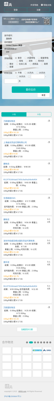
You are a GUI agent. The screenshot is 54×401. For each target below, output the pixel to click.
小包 (14, 114)
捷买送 (6, 262)
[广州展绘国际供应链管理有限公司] (47, 365)
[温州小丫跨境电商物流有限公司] (6, 373)
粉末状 (41, 61)
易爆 (11, 67)
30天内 (22, 76)
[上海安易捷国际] (27, 358)
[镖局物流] (8, 4)
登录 (16, 10)
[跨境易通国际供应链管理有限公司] (37, 365)
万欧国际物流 (9, 121)
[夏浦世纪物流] (47, 358)
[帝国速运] (47, 350)
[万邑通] (27, 373)
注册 (38, 10)
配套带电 (44, 58)
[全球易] (37, 358)
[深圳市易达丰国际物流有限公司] (6, 358)
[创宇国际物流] (16, 373)
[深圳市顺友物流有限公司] (37, 373)
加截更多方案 (27, 329)
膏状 (11, 64)
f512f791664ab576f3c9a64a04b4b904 (20, 179)
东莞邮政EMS (9, 198)
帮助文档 (47, 5)
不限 (19, 73)
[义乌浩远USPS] (16, 365)
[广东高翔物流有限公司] (16, 358)
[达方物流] (27, 350)
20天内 (41, 73)
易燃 (45, 64)
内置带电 (31, 58)
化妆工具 (22, 64)
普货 (19, 58)
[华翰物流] (47, 373)
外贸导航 (34, 5)
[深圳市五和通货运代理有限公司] (6, 350)
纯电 (21, 61)
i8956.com (22, 391)
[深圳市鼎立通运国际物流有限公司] (27, 365)
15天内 (30, 73)
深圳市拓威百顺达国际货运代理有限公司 (20, 241)
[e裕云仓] (37, 350)
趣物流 (6, 164)
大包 (39, 114)
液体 (30, 61)
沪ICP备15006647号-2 (12, 396)
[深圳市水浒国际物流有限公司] (16, 350)
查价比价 (31, 89)
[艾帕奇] (6, 365)
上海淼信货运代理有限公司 (15, 142)
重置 (43, 95)
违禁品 (35, 64)
